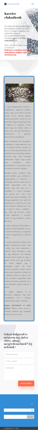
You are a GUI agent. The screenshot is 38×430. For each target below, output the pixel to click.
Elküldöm (26, 383)
